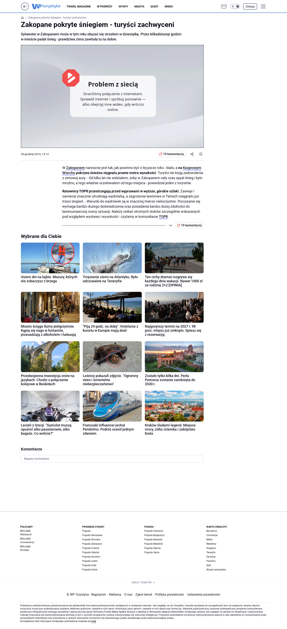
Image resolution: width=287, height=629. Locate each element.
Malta (209, 539)
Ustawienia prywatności (203, 594)
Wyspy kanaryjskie (216, 569)
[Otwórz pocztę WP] (224, 6)
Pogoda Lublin (90, 561)
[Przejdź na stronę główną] (25, 9)
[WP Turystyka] (49, 6)
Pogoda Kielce (89, 569)
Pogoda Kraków (90, 548)
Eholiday (24, 550)
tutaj (93, 621)
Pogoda (86, 531)
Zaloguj (250, 6)
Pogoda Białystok (153, 543)
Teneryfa (210, 552)
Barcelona (211, 531)
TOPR (163, 216)
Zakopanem (75, 168)
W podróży (104, 6)
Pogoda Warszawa (92, 535)
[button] (235, 6)
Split (208, 565)
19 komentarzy (173, 154)
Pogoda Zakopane (92, 543)
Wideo (169, 6)
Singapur (211, 548)
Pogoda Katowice (153, 531)
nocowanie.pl (27, 542)
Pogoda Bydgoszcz (154, 535)
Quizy (154, 6)
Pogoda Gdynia (152, 548)
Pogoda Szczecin (91, 556)
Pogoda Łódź (89, 565)
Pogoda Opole (151, 552)
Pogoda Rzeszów (153, 539)
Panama (211, 561)
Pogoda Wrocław (91, 539)
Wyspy (123, 6)
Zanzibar (211, 556)
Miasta (139, 6)
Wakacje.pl (26, 534)
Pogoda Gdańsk (90, 552)
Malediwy (211, 543)
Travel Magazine (79, 6)
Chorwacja (212, 535)
